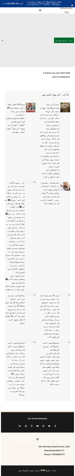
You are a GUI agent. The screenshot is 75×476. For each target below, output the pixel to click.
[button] (40, 10)
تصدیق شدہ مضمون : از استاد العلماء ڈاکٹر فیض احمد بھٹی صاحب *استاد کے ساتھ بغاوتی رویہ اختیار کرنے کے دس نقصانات (49, 193)
